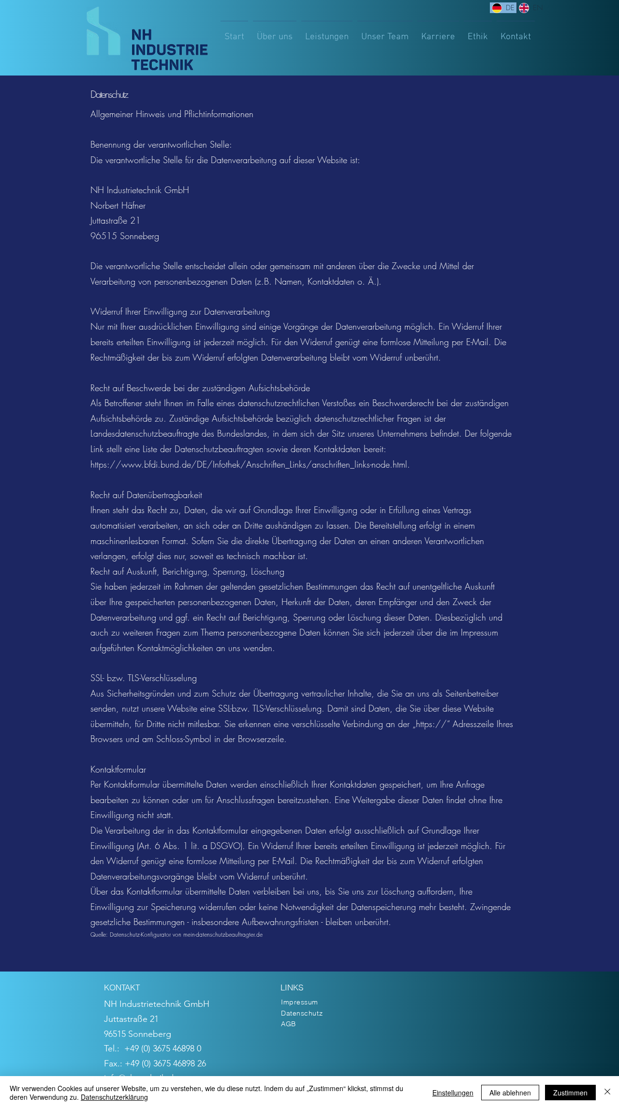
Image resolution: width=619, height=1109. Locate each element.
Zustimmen (570, 1092)
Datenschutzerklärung (114, 1097)
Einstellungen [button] (452, 1092)
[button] (327, 33)
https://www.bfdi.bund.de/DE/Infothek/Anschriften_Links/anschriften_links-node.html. (250, 464)
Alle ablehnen (510, 1092)
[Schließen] (607, 1092)
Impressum (299, 1002)
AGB (288, 1023)
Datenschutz (302, 1013)
